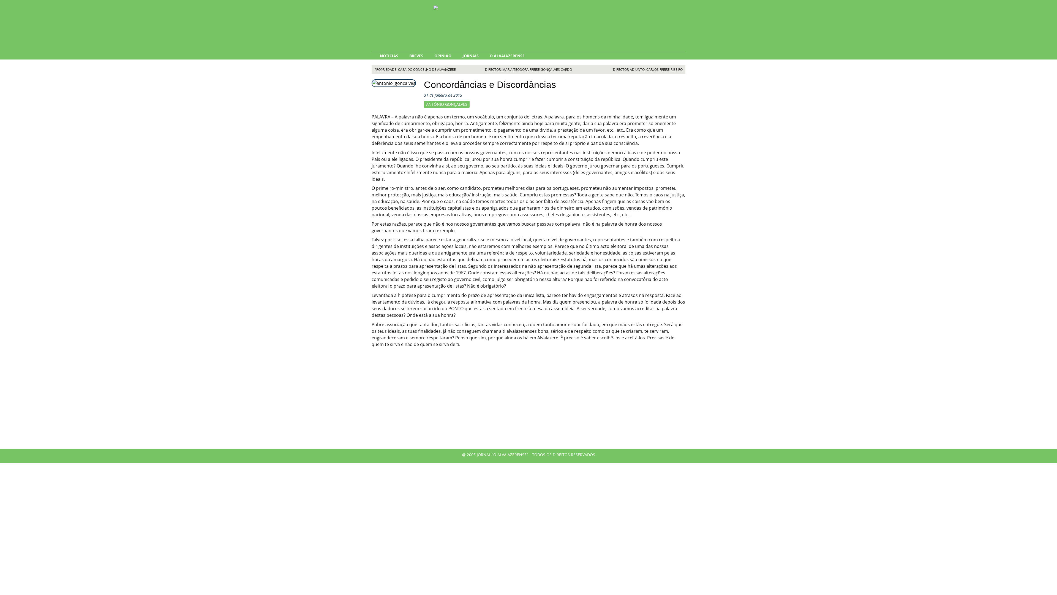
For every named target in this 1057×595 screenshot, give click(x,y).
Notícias (389, 55)
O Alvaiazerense (507, 55)
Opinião (442, 55)
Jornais (470, 55)
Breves (416, 55)
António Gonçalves (446, 104)
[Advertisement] (528, 402)
